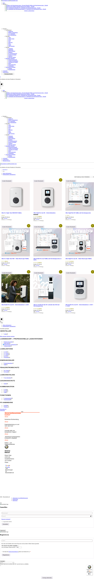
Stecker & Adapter (12, 54)
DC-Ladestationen (12, 35)
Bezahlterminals (11, 69)
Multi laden (6, 343)
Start (4, 2)
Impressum (15, 500)
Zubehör (10, 68)
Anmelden (5, 524)
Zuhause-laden (7, 346)
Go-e (9, 41)
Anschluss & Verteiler (13, 62)
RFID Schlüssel (11, 51)
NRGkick (10, 42)
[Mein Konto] (0, 81)
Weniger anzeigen (11, 336)
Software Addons (12, 57)
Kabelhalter (10, 49)
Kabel (9, 63)
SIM (5, 392)
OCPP (5, 391)
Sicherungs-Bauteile (12, 59)
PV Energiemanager (12, 53)
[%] (47, 196)
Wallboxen (10, 31)
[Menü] (92, 565)
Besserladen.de (5, 169)
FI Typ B (6, 371)
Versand (5, 218)
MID (5, 364)
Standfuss (10, 52)
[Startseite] (9, 0)
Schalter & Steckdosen (13, 61)
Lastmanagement (7, 398)
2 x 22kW (6, 354)
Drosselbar (6, 357)
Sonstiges (10, 56)
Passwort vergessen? (5, 519)
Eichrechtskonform (8, 363)
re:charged (5, 70)
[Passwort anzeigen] (91, 516)
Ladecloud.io (5, 72)
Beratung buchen (8, 73)
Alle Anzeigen (11, 46)
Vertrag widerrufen (47, 577)
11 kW (5, 351)
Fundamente (11, 65)
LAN (5, 389)
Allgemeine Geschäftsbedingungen (20, 498)
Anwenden (3, 409)
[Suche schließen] (0, 565)
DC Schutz (6, 370)
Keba (9, 43)
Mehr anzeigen (3, 336)
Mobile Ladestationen (13, 32)
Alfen (9, 37)
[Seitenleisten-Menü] (1, 319)
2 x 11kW (6, 353)
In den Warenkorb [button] (6, 181)
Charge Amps (11, 38)
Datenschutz (15, 499)
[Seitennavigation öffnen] (1, 84)
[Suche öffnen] (0, 82)
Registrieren (3, 530)
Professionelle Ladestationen (10, 344)
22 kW (5, 356)
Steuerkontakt (7, 399)
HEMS (5, 405)
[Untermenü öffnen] (7, 4)
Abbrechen (2, 410)
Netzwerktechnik (12, 64)
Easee (9, 40)
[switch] (89, 574)
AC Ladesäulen (11, 33)
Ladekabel (10, 48)
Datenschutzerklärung (13, 551)
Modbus (6, 406)
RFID (5, 383)
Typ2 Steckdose (7, 377)
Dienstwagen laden (8, 341)
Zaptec (9, 44)
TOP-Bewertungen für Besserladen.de (7, 470)
